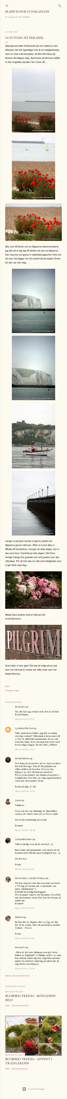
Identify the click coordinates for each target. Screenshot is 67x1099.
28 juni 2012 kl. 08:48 (25, 830)
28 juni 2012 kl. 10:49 (24, 869)
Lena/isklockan (23, 839)
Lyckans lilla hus (24, 728)
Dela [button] (7, 686)
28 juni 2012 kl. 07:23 (25, 791)
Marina (19, 917)
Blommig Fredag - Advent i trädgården (28, 1061)
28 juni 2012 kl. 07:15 (24, 719)
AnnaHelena (22, 758)
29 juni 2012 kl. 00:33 (25, 968)
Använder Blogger (36, 1089)
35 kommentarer (20, 1068)
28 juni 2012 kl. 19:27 (24, 908)
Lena (18, 800)
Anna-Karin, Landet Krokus (30, 878)
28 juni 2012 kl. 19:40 (24, 938)
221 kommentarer (20, 1005)
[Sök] (60, 5)
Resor (17, 690)
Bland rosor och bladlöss (27, 11)
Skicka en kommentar (17, 976)
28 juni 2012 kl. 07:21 (24, 749)
